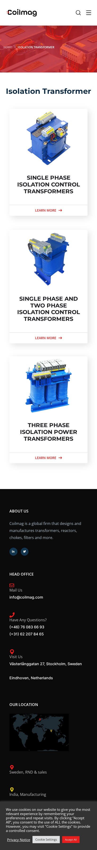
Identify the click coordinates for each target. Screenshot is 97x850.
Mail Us (15, 590)
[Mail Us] (11, 585)
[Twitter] (25, 552)
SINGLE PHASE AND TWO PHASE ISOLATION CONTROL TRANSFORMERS (48, 308)
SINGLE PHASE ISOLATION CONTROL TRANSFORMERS (48, 184)
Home (8, 47)
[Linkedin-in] (13, 552)
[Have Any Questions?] (12, 615)
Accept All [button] (71, 839)
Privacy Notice (18, 840)
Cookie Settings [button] (46, 839)
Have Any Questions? (28, 619)
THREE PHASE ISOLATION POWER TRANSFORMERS (48, 432)
